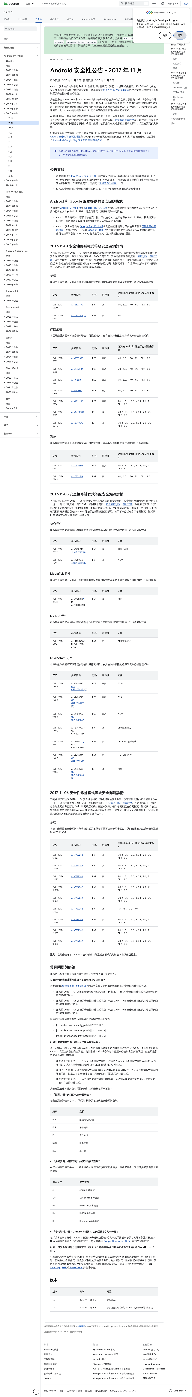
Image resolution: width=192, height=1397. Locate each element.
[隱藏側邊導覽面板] (36, 1392)
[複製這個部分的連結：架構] (59, 276)
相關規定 (48, 1354)
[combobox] (134, 3)
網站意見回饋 (101, 1391)
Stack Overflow (150, 1373)
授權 (80, 1391)
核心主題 (54, 19)
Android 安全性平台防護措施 (65, 136)
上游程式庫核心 (78, 552)
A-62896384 (77, 369)
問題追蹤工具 (149, 1378)
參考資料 (128, 19)
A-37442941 (77, 315)
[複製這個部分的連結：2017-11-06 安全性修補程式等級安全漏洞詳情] (127, 793)
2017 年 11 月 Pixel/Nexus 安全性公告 (85, 151)
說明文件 (8, 12)
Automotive (110, 19)
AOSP (52, 59)
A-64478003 (77, 412)
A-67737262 (77, 855)
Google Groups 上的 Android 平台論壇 (111, 1368)
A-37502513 (77, 476)
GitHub (47, 1378)
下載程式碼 (49, 1359)
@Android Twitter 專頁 (104, 1349)
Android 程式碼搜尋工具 (54, 3)
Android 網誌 (99, 1359)
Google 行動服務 (97, 230)
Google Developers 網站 (117, 1241)
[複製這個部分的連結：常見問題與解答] (78, 967)
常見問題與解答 (107, 183)
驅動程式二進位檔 (52, 1373)
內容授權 (81, 1326)
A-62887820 (77, 358)
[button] (18, 47)
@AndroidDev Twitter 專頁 (105, 1354)
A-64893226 (77, 401)
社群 (62, 1391)
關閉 (165, 35)
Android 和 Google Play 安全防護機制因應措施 (77, 140)
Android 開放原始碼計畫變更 (108, 45)
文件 (28, 3)
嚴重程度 (127, 504)
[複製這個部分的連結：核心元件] (65, 524)
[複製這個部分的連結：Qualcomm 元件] (75, 658)
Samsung (55, 1267)
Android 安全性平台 (70, 207)
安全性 (38, 19)
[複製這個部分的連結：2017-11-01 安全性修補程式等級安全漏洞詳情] (126, 246)
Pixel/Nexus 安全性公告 (83, 176)
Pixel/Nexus (76, 1267)
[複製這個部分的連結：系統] (59, 437)
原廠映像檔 (49, 1368)
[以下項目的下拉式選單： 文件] (34, 3)
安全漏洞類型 (113, 504)
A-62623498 (77, 304)
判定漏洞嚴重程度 (124, 119)
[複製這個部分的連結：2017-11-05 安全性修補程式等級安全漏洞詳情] (127, 494)
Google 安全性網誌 (102, 1364)
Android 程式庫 (51, 1349)
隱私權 (88, 1391)
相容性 (70, 19)
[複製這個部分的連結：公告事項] (67, 170)
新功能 (7, 19)
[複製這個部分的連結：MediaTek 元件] (73, 574)
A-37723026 (77, 465)
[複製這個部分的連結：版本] (60, 1280)
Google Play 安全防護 (95, 207)
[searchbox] (20, 28)
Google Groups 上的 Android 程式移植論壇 (113, 1378)
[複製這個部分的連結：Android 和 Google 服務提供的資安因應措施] (126, 201)
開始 (179, 35)
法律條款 (71, 1391)
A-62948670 (77, 423)
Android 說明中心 (151, 1349)
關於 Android (50, 1391)
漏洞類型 (142, 256)
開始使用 (22, 19)
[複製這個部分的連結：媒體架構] (65, 329)
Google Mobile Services (154, 1368)
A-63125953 (76, 379)
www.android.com (151, 1364)
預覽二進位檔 (50, 1364)
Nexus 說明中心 (150, 1359)
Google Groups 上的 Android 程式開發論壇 (113, 1373)
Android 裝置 (88, 19)
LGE (64, 1267)
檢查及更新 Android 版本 (116, 90)
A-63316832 (76, 390)
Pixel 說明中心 (149, 1354)
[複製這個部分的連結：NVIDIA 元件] (70, 616)
